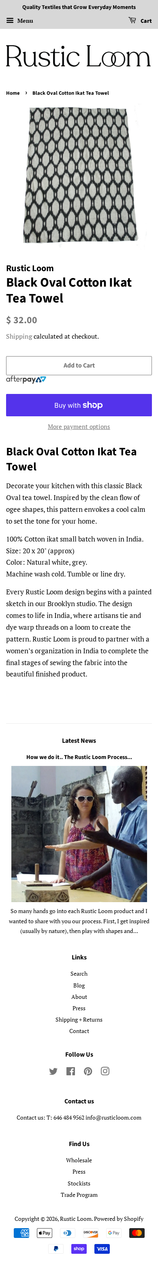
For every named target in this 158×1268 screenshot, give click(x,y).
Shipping (19, 336)
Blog (79, 985)
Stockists (79, 1183)
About (79, 996)
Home (13, 93)
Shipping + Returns (79, 1019)
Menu (24, 20)
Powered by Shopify (118, 1218)
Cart (145, 21)
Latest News (79, 740)
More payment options (79, 426)
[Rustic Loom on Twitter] (53, 1073)
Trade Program (79, 1194)
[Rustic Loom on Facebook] (70, 1073)
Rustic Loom (76, 1218)
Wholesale (79, 1160)
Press (79, 1008)
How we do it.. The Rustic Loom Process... (79, 757)
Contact (79, 1031)
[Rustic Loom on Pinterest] (87, 1073)
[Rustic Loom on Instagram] (104, 1073)
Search (79, 973)
